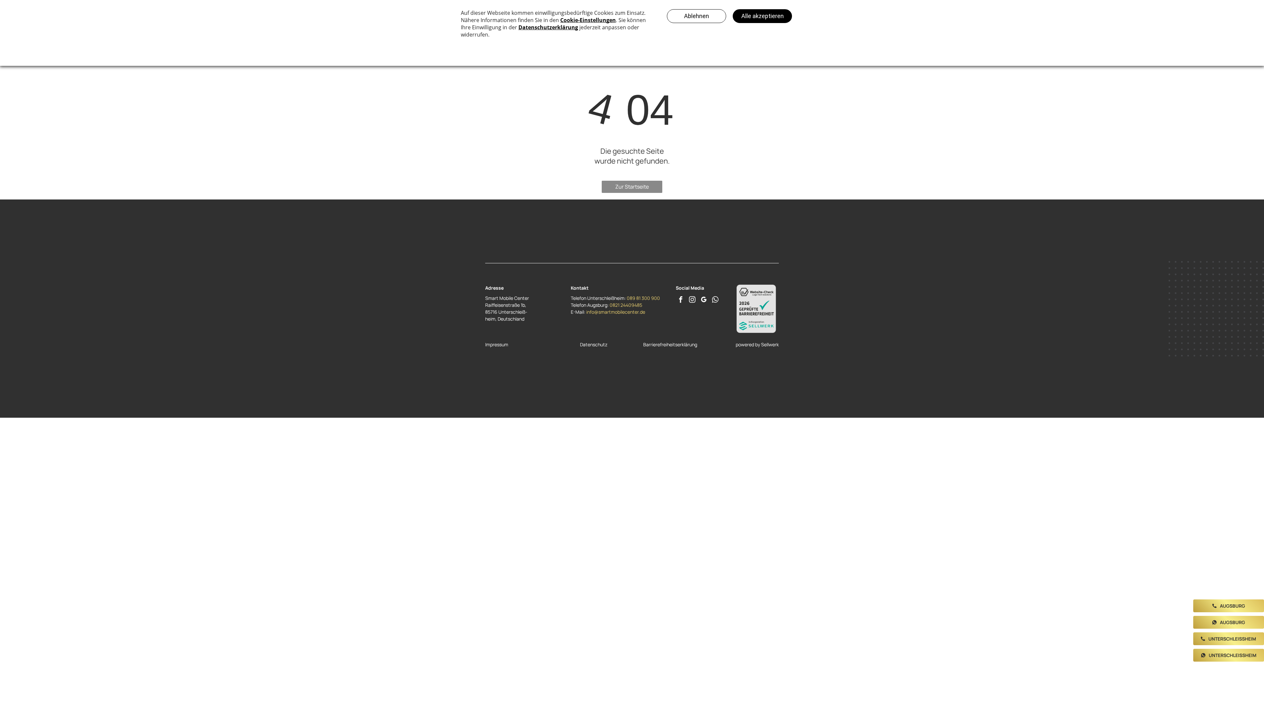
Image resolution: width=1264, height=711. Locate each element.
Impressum (496, 344)
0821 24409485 (626, 305)
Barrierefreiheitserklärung (670, 344)
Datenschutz (593, 344)
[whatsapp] (715, 300)
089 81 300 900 (643, 298)
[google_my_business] (704, 300)
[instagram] (692, 300)
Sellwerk (770, 344)
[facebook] (681, 300)
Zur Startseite (632, 186)
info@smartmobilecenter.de (615, 312)
